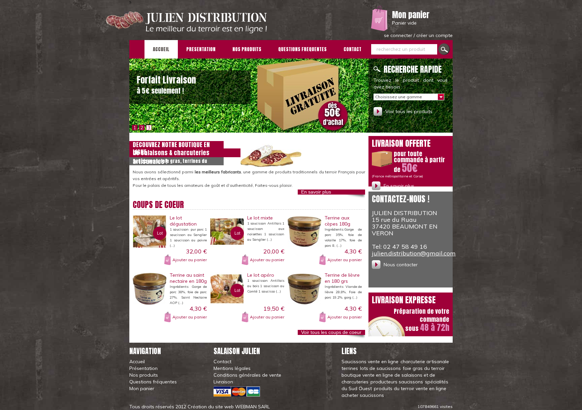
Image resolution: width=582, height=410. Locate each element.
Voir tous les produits (408, 111)
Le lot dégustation (183, 221)
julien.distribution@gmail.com (414, 253)
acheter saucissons (363, 395)
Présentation (143, 368)
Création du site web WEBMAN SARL (229, 407)
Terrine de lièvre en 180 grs (342, 278)
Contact (222, 361)
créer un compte (434, 35)
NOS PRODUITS (246, 49)
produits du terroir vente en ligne (410, 388)
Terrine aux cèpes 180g (337, 221)
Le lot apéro (260, 275)
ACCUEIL (161, 49)
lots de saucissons (380, 368)
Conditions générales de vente (247, 375)
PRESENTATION (201, 49)
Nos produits (143, 375)
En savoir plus (316, 192)
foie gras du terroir (424, 368)
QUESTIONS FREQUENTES (302, 49)
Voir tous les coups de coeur (331, 332)
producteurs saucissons (396, 382)
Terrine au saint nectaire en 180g (188, 278)
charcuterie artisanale (424, 361)
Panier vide (404, 23)
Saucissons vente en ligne (370, 361)
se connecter (399, 35)
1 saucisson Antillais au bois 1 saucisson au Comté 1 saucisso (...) (265, 286)
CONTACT (352, 49)
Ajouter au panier (189, 259)
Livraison (223, 382)
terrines (350, 368)
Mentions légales (232, 368)
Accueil (137, 361)
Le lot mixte (260, 218)
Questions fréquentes (153, 382)
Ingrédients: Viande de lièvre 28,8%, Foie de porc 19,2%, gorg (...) (343, 292)
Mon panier (410, 15)
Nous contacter (401, 265)
